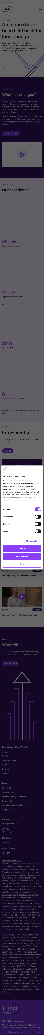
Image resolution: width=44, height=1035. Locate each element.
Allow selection (22, 556)
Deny (22, 564)
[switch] (38, 517)
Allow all (22, 549)
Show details (31, 541)
